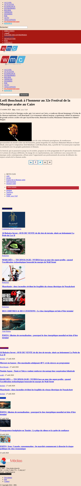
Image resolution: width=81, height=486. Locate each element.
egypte (8, 178)
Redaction (5, 256)
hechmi (2, 359)
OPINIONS (8, 12)
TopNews (9, 192)
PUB (6, 40)
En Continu (4, 348)
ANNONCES (9, 37)
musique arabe (11, 183)
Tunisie (8, 194)
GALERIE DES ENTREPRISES (15, 35)
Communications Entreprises (11, 229)
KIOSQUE (8, 23)
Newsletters (8, 478)
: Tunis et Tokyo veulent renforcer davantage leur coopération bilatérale (37, 371)
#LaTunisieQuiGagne (12, 21)
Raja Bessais (4, 367)
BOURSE (7, 10)
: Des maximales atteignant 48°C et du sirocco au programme (35, 363)
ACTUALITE (9, 4)
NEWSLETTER (10, 39)
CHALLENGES (10, 20)
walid (2, 375)
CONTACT (8, 42)
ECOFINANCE (9, 6)
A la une (3, 398)
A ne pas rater (7, 208)
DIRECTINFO (9, 31)
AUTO (6, 18)
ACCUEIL (8, 2)
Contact (6, 481)
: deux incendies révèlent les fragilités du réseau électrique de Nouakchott (36, 390)
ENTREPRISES (9, 8)
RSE (5, 16)
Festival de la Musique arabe (15, 180)
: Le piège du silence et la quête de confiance (34, 430)
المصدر (6, 33)
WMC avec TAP (22, 110)
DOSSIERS (8, 14)
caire (7, 176)
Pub (5, 479)
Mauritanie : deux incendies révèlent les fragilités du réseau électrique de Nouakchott (38, 286)
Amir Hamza (6, 331)
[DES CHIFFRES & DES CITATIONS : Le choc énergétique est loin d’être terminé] (13, 305)
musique (9, 190)
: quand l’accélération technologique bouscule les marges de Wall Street (35, 380)
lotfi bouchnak (11, 182)
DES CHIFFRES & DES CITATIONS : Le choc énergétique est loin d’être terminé (37, 311)
